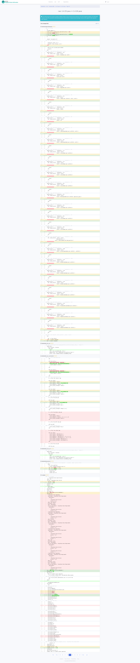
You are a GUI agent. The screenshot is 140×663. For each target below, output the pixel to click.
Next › (83, 655)
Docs (78, 658)
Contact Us (61, 658)
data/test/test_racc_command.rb (48, 355)
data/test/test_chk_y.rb (46, 343)
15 (60, 655)
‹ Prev (56, 655)
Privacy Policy (73, 658)
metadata (43, 475)
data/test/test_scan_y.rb (46, 448)
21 (74, 655)
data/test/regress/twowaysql (47, 26)
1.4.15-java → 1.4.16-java (60, 6)
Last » (87, 655)
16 (62, 655)
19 (69, 655)
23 (79, 655)
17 (65, 655)
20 (72, 655)
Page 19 (68, 6)
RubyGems (43, 6)
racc (47, 6)
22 (77, 655)
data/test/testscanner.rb (46, 461)
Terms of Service (67, 658)
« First (53, 655)
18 (67, 655)
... (58, 654)
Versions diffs (51, 6)
